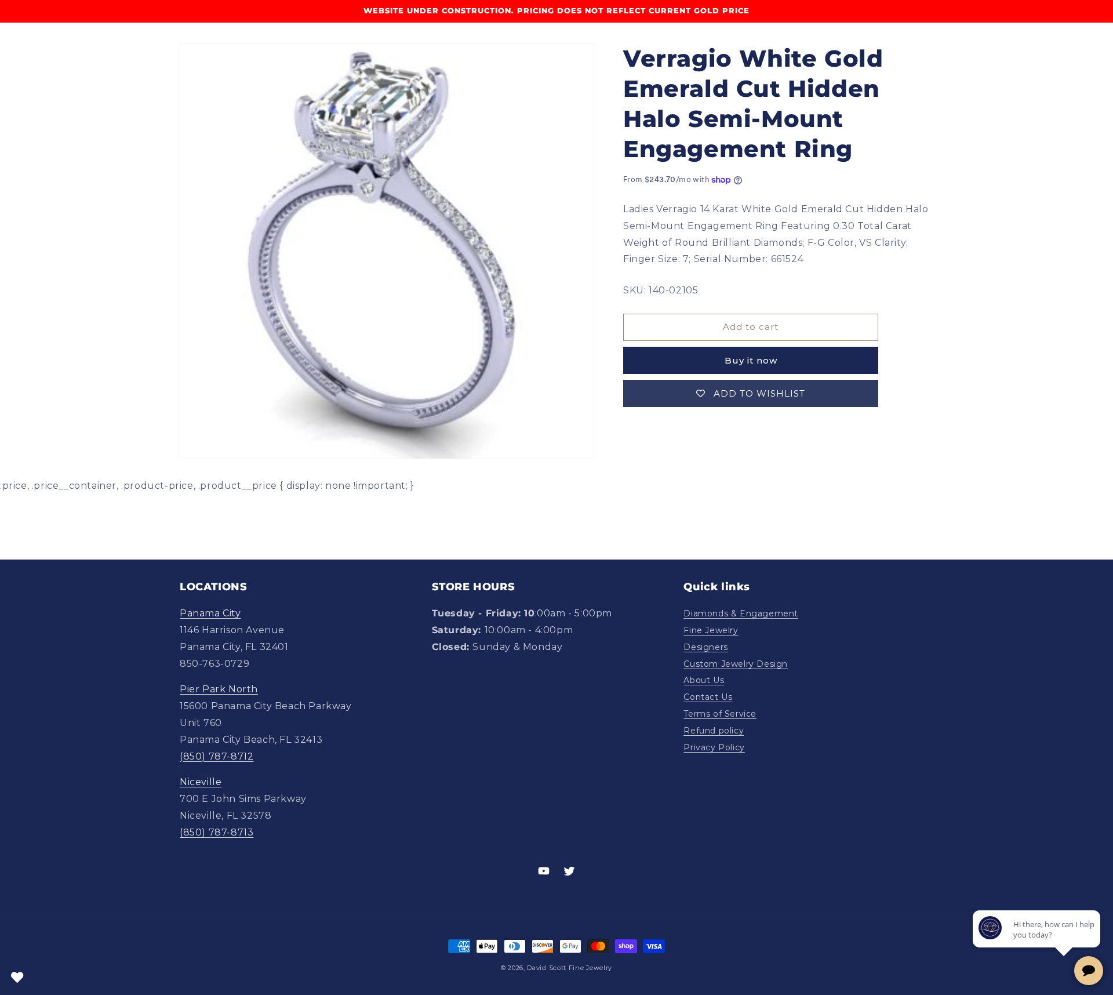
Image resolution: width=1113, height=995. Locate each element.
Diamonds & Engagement (740, 613)
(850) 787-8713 (216, 832)
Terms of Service (719, 714)
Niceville (200, 781)
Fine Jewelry (710, 630)
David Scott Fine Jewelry (569, 968)
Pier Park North (219, 689)
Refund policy (713, 730)
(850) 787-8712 (216, 756)
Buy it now (751, 360)
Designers (705, 647)
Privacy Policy (713, 747)
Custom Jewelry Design (735, 664)
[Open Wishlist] (17, 977)
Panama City (210, 613)
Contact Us (707, 697)
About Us (703, 680)
